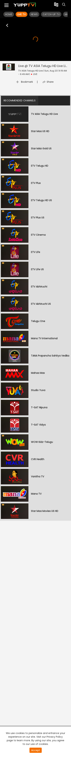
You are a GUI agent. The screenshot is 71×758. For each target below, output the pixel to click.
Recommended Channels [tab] (20, 100)
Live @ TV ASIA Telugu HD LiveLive (43, 66)
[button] (35, 39)
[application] (35, 39)
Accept (35, 750)
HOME (8, 14)
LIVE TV (21, 14)
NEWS (34, 14)
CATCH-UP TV (51, 14)
